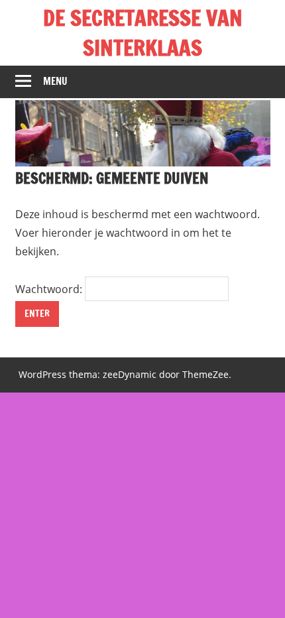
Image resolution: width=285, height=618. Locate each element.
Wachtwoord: (50, 289)
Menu (55, 81)
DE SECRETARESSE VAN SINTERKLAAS (143, 33)
